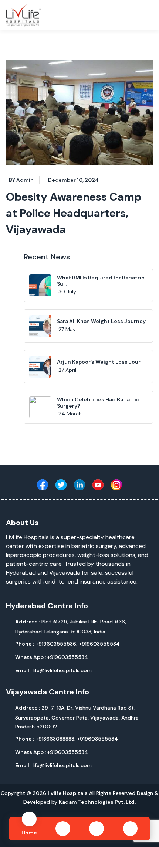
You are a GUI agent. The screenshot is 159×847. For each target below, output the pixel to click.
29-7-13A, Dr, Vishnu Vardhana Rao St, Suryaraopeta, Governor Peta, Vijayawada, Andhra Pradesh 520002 (77, 717)
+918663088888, (56, 738)
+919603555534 (99, 643)
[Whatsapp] (62, 828)
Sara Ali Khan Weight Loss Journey (101, 321)
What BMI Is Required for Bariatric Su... (101, 280)
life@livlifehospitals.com (53, 670)
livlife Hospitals (68, 793)
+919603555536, (57, 643)
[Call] (96, 828)
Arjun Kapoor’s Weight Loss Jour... (100, 361)
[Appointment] (130, 828)
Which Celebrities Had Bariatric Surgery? (98, 402)
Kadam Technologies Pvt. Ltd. (97, 802)
